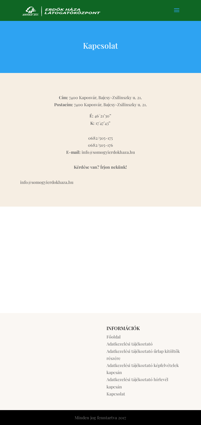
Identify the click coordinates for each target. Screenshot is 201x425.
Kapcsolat (116, 393)
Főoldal (114, 336)
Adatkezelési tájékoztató (130, 344)
